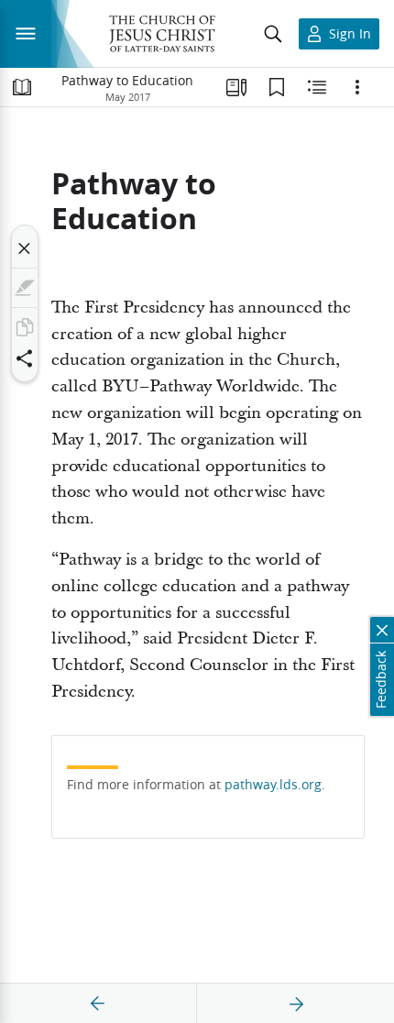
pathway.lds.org (273, 785)
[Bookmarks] (276, 87)
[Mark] (25, 288)
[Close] (25, 248)
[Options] (357, 87)
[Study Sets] (236, 87)
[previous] (98, 1003)
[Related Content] (317, 87)
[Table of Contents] (22, 87)
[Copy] (25, 327)
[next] (296, 1003)
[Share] (25, 358)
